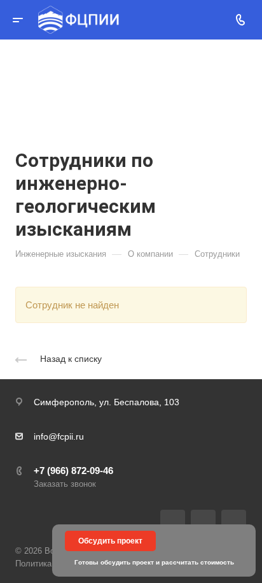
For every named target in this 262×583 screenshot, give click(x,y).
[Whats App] (233, 522)
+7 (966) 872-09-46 (73, 470)
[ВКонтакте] (172, 522)
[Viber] (203, 522)
